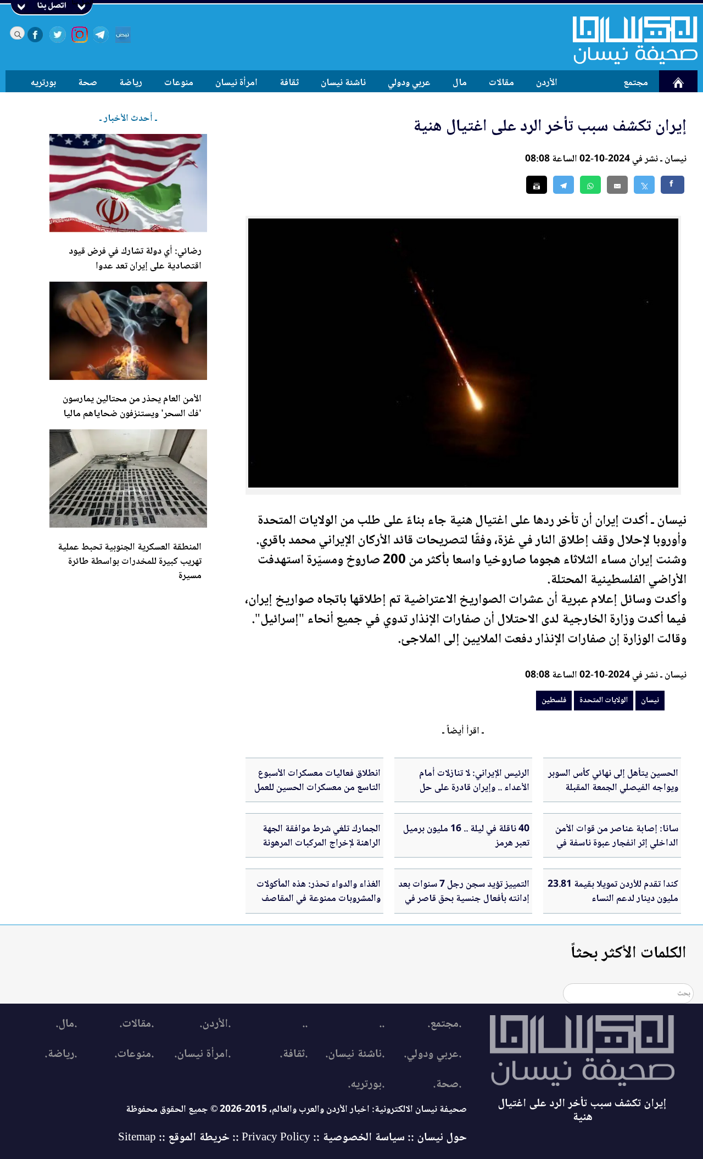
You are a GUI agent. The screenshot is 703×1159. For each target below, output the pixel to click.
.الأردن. (215, 1024)
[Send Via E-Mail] (617, 185)
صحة (87, 83)
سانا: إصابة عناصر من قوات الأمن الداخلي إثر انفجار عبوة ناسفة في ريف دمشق (616, 843)
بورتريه (43, 83)
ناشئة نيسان (343, 83)
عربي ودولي (409, 83)
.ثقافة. (294, 1054)
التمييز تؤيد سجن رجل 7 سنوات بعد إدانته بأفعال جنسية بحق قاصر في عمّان (463, 899)
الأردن (546, 83)
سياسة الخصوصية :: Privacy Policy (323, 1137)
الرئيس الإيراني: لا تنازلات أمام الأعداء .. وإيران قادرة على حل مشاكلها (474, 788)
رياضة (130, 83)
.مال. (66, 1024)
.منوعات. (134, 1054)
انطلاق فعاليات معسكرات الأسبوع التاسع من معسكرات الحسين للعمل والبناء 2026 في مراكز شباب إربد (317, 788)
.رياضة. (60, 1054)
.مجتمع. (444, 1024)
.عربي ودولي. (432, 1054)
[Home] (628, 40)
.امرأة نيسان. (202, 1054)
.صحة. (447, 1084)
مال (460, 83)
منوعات (178, 83)
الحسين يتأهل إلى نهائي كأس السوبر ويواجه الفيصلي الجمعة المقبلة (613, 780)
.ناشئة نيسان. (354, 1054)
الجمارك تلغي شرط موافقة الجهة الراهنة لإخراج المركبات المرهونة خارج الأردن (322, 843)
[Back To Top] (682, 1130)
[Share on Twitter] (644, 185)
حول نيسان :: (436, 1137)
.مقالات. (136, 1024)
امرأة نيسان (236, 83)
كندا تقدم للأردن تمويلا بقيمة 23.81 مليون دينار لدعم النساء (613, 891)
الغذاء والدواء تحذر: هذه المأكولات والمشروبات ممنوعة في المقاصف (318, 891)
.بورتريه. (366, 1084)
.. (381, 1024)
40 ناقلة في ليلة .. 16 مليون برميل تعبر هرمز (466, 836)
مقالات (501, 83)
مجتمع (635, 83)
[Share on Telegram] (563, 185)
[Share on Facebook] (672, 185)
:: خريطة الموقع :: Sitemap (178, 1137)
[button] (590, 185)
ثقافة (289, 83)
